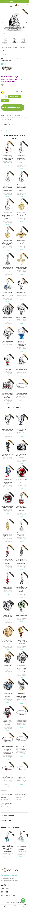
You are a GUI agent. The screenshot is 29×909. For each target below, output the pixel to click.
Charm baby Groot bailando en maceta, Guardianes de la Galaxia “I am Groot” (7, 430)
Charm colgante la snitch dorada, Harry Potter (21, 242)
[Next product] (6, 51)
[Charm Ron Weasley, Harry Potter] (7, 360)
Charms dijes (22, 47)
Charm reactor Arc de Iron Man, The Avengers (7, 695)
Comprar (5, 100)
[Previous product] (2, 51)
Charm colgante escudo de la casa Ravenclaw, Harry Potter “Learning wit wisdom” (21, 187)
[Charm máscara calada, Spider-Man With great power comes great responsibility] (21, 657)
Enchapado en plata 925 (21, 397)
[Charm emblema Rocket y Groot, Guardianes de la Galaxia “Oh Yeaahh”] (7, 606)
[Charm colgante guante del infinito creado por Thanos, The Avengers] (7, 525)
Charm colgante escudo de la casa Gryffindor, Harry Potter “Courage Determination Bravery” (21, 159)
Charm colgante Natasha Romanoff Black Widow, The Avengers (8, 561)
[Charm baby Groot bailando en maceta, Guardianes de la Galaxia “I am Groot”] (7, 420)
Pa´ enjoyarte (8, 47)
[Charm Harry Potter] (21, 309)
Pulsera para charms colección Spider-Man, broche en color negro (21, 748)
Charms (15, 47)
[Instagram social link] (4, 1)
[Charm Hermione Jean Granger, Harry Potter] (7, 333)
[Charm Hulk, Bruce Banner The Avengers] (21, 606)
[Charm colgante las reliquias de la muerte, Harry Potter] (7, 259)
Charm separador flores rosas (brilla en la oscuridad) (7, 796)
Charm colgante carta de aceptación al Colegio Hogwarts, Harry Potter (7, 157)
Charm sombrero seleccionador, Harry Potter (21, 369)
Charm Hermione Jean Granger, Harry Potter (7, 342)
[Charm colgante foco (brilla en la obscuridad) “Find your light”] (21, 837)
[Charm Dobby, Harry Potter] (21, 284)
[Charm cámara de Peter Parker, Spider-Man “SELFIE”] (21, 446)
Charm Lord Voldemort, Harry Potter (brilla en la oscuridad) (21, 343)
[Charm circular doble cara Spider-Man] (7, 498)
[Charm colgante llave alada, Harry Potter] (21, 259)
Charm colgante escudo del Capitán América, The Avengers (21, 508)
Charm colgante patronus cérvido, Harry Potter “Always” (7, 294)
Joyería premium (22, 117)
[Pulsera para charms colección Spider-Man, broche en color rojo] (7, 768)
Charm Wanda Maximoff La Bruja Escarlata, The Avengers (7, 722)
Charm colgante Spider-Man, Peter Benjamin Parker (7, 587)
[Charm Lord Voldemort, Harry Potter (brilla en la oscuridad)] (21, 333)
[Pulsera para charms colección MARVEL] (21, 712)
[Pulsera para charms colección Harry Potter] (21, 385)
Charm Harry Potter (21, 317)
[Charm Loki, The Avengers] (7, 657)
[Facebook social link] (2, 1)
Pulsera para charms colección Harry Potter (21, 394)
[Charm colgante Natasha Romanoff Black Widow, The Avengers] (7, 551)
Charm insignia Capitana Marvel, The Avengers (7, 642)
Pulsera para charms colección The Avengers (21, 777)
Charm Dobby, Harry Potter (21, 293)
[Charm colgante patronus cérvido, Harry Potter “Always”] (7, 284)
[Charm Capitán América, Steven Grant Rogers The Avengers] (7, 471)
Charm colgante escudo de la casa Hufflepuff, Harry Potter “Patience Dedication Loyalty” (8, 187)
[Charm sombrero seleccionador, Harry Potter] (21, 360)
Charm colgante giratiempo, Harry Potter (21, 214)
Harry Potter (9, 122)
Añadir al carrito (15, 96)
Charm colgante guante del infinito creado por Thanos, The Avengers (8, 535)
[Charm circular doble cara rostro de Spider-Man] (21, 471)
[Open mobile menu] (1, 5)
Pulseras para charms (23, 399)
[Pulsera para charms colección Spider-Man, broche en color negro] (21, 739)
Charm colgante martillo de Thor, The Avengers (21, 534)
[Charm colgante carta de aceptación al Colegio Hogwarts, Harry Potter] (7, 147)
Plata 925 (9, 119)
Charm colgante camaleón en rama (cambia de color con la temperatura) (7, 848)
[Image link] (9, 870)
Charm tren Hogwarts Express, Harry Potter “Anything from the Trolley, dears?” (7, 395)
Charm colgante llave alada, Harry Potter (21, 268)
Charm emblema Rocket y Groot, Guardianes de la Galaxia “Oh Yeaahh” (7, 616)
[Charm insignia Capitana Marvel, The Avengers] (7, 632)
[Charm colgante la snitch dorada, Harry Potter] (21, 232)
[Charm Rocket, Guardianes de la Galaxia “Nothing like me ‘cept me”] (21, 685)
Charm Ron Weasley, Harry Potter (7, 368)
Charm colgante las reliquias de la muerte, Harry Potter (7, 269)
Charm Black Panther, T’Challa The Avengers (7, 455)
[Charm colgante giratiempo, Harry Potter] (21, 205)
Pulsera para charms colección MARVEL (21, 720)
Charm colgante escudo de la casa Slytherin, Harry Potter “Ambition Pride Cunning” (7, 215)
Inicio (2, 47)
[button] (2, 22)
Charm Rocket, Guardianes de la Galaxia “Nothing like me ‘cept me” (21, 695)
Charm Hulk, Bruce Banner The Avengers (21, 614)
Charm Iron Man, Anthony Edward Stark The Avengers (21, 642)
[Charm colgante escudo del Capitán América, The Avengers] (21, 498)
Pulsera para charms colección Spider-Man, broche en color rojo (7, 777)
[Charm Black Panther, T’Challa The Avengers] (7, 446)
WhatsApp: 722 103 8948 (9, 878)
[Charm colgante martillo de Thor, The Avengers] (21, 525)
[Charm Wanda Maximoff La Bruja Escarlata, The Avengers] (7, 712)
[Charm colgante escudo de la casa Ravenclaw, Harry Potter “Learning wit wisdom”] (21, 177)
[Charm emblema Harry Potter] (7, 309)
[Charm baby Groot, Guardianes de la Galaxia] (21, 420)
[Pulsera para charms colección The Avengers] (21, 768)
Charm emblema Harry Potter (7, 318)
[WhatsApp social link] (10, 125)
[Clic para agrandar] (4, 33)
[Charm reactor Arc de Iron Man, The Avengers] (7, 685)
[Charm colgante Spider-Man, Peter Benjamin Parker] (7, 578)
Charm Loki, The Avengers (8, 666)
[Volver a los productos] (4, 51)
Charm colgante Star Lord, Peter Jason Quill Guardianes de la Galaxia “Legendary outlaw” (21, 588)
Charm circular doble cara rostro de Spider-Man (21, 481)
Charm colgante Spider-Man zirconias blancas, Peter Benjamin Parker (21, 561)
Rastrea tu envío (10, 1)
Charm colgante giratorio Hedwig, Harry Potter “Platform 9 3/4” (7, 242)
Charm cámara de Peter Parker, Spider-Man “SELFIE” (21, 456)
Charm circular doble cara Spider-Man (7, 507)
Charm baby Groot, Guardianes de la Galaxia (21, 429)
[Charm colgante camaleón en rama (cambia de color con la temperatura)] (7, 837)
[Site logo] (14, 5)
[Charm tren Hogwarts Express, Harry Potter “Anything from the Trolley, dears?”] (7, 385)
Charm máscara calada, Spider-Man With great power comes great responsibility (21, 668)
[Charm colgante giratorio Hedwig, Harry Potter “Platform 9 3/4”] (7, 232)
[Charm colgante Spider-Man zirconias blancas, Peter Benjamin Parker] (21, 551)
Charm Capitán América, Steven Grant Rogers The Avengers (7, 481)
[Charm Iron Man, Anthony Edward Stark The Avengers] (21, 632)
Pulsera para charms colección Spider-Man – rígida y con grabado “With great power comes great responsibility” (7, 750)
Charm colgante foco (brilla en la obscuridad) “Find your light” (21, 847)
